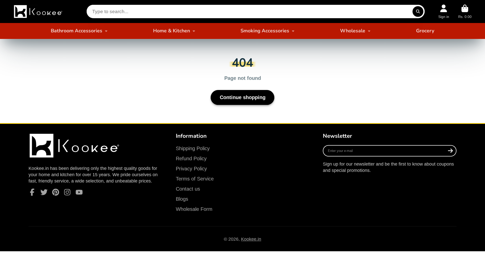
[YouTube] (79, 192)
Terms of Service (195, 178)
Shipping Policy (193, 148)
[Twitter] (44, 192)
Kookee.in (251, 239)
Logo (38, 11)
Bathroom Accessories (76, 30)
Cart (465, 11)
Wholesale (352, 30)
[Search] (418, 11)
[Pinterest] (55, 192)
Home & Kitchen (171, 30)
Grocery (425, 30)
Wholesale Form (194, 209)
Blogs (182, 199)
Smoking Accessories (264, 30)
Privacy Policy (191, 168)
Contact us (188, 189)
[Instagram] (67, 192)
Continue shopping (242, 97)
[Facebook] (32, 192)
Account (443, 11)
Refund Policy (191, 158)
